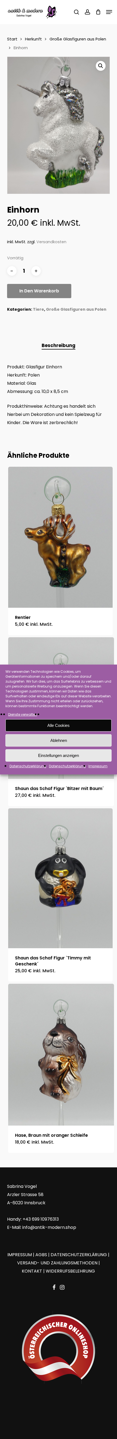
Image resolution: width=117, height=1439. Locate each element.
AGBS (41, 1255)
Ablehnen (58, 740)
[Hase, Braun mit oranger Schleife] (61, 1054)
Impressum (97, 766)
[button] (109, 12)
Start (12, 39)
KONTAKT (32, 1271)
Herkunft (33, 39)
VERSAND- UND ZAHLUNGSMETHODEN (57, 1263)
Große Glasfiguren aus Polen (78, 39)
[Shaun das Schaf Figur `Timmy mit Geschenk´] (60, 878)
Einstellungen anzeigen (58, 755)
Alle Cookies (58, 725)
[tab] (58, 345)
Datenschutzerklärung (28, 766)
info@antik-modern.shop (49, 1227)
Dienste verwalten (22, 714)
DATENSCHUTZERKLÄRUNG (79, 1255)
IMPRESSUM (19, 1255)
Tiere (38, 309)
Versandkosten (51, 242)
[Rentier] (60, 537)
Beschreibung (58, 345)
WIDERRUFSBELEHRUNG (70, 1271)
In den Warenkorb (39, 291)
